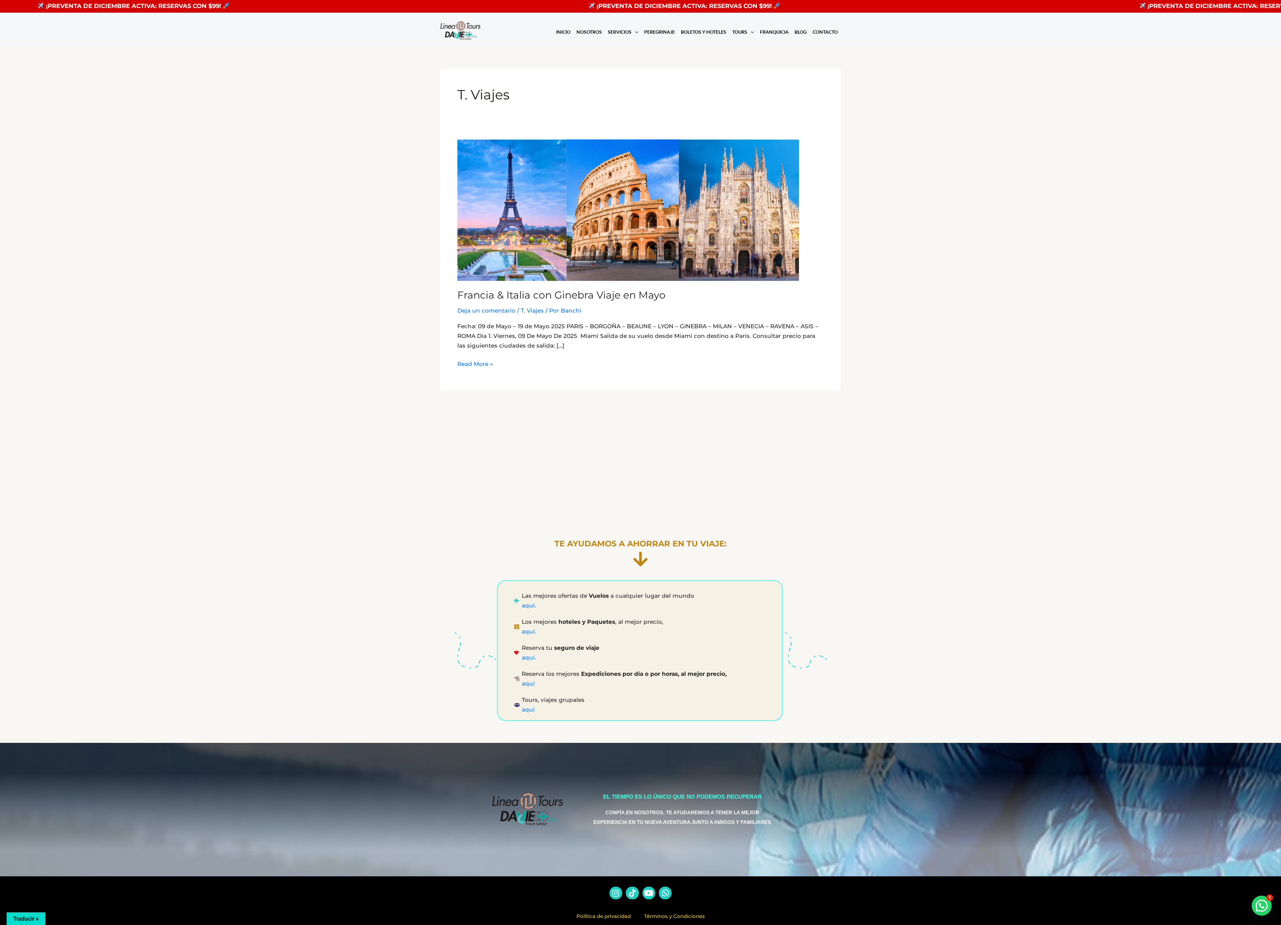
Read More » (475, 363)
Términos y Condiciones (674, 916)
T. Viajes (532, 310)
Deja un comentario (486, 310)
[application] (634, 32)
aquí (529, 683)
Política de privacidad (603, 916)
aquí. (529, 605)
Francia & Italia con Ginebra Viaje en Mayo (561, 295)
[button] (1262, 906)
